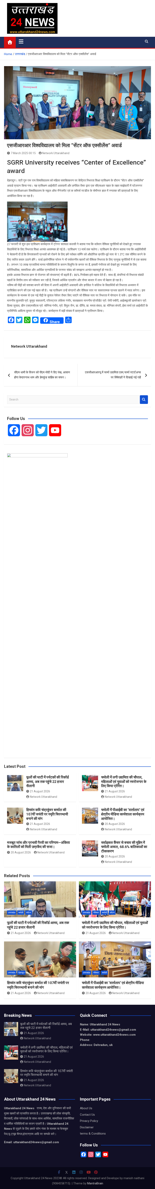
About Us (86, 1108)
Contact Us (87, 1114)
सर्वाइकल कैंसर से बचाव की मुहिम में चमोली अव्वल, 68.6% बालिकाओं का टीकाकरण (124, 846)
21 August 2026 (40, 791)
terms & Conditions (93, 1133)
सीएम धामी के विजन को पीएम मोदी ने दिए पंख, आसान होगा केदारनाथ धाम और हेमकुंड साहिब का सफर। (42, 375)
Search (144, 399)
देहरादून (21, 972)
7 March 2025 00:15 (23, 153)
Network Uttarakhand (55, 153)
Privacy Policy (89, 1121)
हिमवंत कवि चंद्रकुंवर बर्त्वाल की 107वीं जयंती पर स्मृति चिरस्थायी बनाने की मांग (47, 814)
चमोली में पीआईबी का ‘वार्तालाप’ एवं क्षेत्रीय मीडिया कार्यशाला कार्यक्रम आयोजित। (122, 814)
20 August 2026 (115, 823)
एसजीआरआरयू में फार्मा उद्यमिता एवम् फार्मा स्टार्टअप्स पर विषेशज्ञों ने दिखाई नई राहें (113, 375)
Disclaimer (87, 1127)
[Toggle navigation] (21, 41)
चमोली (20, 912)
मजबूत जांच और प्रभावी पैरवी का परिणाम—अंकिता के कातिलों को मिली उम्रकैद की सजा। (38, 844)
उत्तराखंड (11, 912)
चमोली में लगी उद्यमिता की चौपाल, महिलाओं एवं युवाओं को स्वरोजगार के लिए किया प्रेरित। (123, 781)
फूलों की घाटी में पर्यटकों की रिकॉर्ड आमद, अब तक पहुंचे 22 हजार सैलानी (47, 781)
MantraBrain (95, 1183)
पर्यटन (28, 912)
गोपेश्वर (96, 912)
